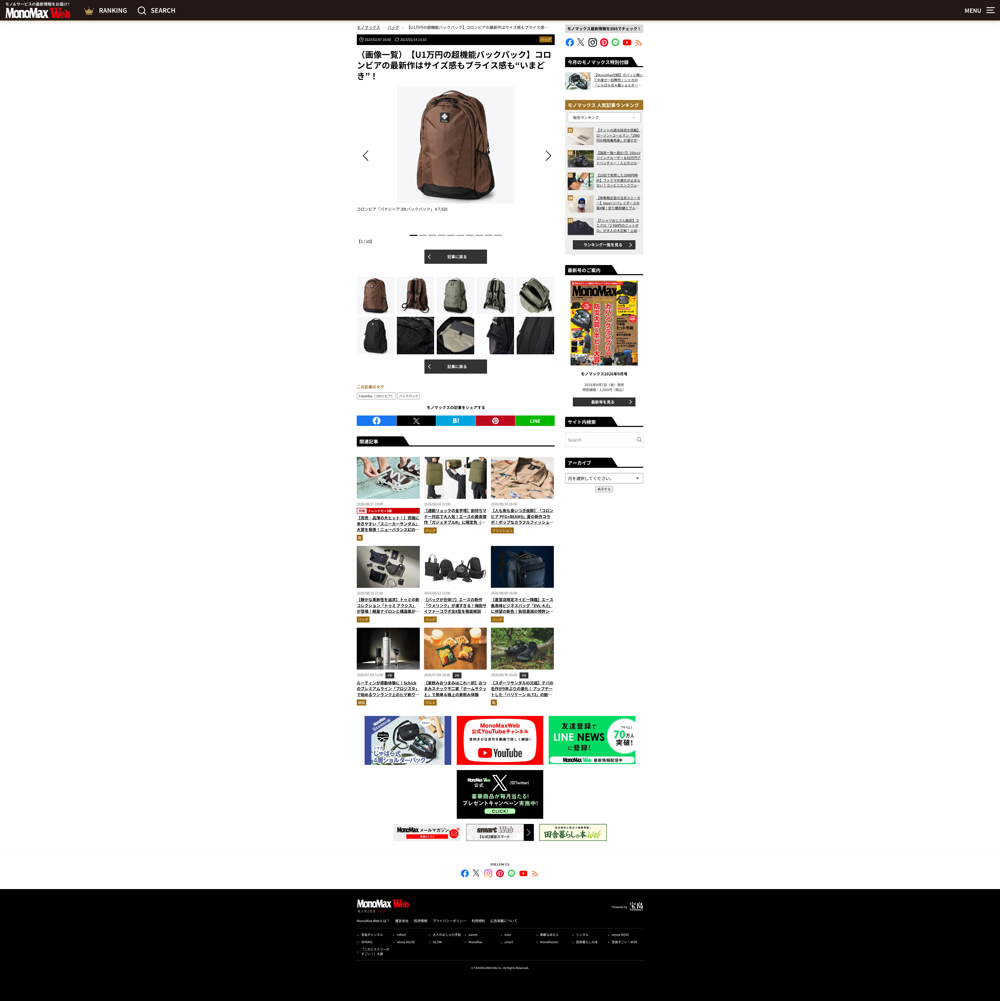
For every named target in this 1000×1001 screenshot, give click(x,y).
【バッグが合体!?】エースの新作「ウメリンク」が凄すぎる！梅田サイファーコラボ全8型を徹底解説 (455, 605)
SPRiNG (366, 942)
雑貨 (361, 702)
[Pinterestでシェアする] (495, 420)
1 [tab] (413, 235)
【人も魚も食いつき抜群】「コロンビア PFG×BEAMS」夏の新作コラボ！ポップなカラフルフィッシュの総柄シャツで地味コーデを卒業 (522, 519)
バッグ (546, 39)
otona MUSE (406, 942)
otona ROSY (620, 934)
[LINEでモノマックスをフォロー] (615, 45)
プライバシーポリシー (449, 920)
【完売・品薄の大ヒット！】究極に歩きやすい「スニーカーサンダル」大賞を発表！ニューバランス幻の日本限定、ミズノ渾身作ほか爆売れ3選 (388, 529)
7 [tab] (470, 235)
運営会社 (402, 920)
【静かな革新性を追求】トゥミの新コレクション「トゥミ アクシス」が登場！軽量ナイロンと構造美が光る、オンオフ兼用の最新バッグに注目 (388, 611)
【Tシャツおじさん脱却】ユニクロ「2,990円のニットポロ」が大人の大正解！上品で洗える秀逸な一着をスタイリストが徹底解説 (618, 225)
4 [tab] (442, 235)
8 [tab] (479, 235)
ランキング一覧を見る (602, 244)
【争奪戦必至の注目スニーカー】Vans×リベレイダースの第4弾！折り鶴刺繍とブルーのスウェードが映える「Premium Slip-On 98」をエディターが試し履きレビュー (618, 203)
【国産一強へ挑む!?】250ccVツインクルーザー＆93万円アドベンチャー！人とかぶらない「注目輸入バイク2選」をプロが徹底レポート (618, 158)
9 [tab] (488, 235)
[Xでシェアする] (416, 420)
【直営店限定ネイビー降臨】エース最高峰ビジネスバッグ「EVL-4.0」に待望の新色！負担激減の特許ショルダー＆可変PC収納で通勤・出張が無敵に (522, 611)
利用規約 (478, 920)
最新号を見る (603, 402)
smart (508, 942)
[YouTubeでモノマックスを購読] (627, 45)
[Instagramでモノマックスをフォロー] (593, 45)
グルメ (430, 702)
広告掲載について (503, 920)
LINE (535, 420)
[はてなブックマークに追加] (456, 420)
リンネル (582, 934)
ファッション (502, 530)
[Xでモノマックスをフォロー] (581, 45)
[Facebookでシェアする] (376, 420)
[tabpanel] (456, 149)
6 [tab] (460, 235)
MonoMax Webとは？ (373, 920)
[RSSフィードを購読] (638, 45)
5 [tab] (451, 235)
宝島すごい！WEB (624, 942)
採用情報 (420, 920)
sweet (473, 934)
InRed (401, 934)
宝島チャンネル (372, 934)
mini (507, 934)
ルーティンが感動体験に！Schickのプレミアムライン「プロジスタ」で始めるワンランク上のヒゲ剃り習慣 (388, 691)
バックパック (408, 396)
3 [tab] (432, 235)
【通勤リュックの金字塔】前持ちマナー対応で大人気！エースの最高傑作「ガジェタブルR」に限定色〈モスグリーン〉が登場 (455, 519)
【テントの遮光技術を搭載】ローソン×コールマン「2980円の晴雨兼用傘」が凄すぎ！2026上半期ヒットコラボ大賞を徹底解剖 (618, 135)
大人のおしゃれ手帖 (447, 934)
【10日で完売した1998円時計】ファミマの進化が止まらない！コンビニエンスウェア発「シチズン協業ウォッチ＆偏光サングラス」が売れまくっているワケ (618, 180)
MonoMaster (549, 942)
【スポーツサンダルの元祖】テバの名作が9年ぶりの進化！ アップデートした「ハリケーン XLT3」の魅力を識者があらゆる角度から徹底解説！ (522, 694)
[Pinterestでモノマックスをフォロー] (604, 45)
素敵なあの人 (549, 934)
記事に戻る (457, 256)
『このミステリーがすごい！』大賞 (375, 951)
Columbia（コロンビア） (376, 396)
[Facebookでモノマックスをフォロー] (570, 45)
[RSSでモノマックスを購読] (535, 874)
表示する (604, 489)
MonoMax (475, 942)
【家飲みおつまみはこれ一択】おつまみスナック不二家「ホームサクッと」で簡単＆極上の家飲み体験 (455, 688)
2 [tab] (423, 235)
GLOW (437, 942)
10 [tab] (498, 235)
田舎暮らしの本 (587, 942)
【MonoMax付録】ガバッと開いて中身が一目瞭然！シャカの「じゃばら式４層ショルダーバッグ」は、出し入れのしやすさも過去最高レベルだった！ (618, 80)
